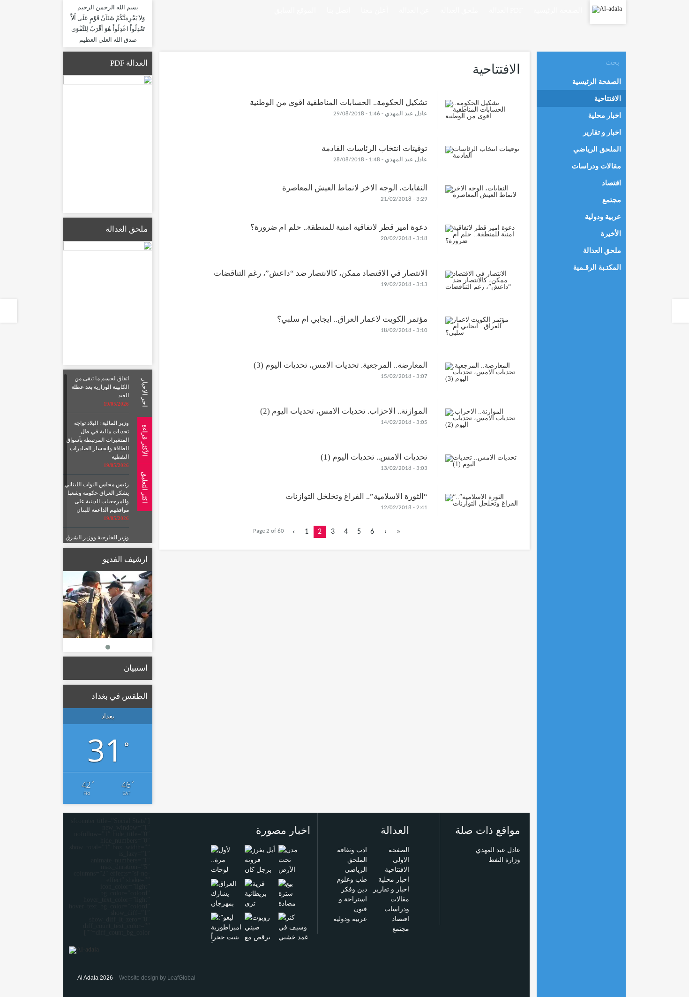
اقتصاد (400, 918)
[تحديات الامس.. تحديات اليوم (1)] (482, 460)
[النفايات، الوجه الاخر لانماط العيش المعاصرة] (482, 191)
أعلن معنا (374, 10)
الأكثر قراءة (144, 440)
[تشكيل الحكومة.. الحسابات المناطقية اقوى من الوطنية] (482, 109)
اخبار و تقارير (391, 889)
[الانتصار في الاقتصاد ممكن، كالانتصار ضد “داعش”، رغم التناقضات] (482, 279)
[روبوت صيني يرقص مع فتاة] (260, 931)
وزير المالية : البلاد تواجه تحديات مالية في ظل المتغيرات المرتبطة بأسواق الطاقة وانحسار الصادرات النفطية (97, 440)
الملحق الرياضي (597, 149)
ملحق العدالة (459, 10)
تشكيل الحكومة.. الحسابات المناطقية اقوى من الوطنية (338, 102)
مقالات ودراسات (596, 166)
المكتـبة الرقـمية (597, 267)
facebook (228, 9)
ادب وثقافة (352, 849)
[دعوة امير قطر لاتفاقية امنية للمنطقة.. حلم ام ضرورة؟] (482, 233)
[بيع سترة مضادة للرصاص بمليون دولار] (293, 907)
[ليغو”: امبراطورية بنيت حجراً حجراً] (226, 931)
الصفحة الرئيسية (557, 10)
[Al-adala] (607, 8)
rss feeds (215, 9)
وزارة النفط (504, 859)
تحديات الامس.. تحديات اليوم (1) (374, 457)
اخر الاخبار (144, 392)
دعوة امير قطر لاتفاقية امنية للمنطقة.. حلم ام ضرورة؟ (338, 227)
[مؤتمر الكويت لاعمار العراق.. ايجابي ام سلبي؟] (482, 325)
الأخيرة (611, 233)
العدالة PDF (506, 10)
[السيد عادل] (107, 604)
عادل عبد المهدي (498, 849)
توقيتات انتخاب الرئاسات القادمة (374, 148)
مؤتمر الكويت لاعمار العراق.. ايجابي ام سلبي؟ (352, 319)
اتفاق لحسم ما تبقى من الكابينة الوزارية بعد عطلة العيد (100, 387)
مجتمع (400, 928)
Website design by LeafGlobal (157, 977)
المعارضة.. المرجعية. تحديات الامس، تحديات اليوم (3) (340, 365)
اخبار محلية (393, 879)
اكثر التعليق (144, 487)
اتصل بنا (338, 10)
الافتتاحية (397, 869)
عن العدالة (414, 10)
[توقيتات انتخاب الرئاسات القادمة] (482, 151)
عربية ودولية (350, 918)
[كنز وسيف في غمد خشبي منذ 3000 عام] (293, 936)
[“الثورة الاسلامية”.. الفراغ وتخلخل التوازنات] (482, 499)
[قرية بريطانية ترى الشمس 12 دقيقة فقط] (260, 902)
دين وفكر (354, 889)
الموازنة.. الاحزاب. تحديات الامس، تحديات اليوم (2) (343, 411)
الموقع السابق (295, 10)
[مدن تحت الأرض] (293, 859)
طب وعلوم (352, 879)
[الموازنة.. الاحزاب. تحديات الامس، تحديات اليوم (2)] (482, 417)
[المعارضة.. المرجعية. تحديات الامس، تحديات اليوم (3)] (482, 371)
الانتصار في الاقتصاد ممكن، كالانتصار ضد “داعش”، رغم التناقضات (320, 273)
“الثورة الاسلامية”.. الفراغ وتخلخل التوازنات (356, 496)
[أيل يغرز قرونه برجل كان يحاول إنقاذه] (260, 869)
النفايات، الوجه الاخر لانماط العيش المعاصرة (354, 187)
